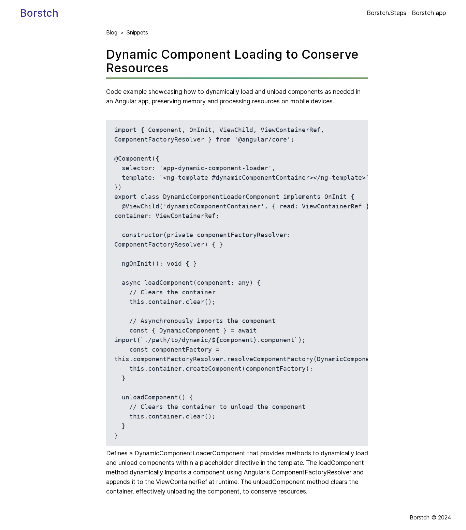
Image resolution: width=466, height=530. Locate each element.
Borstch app (429, 12)
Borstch (39, 13)
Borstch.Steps (386, 12)
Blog (111, 32)
